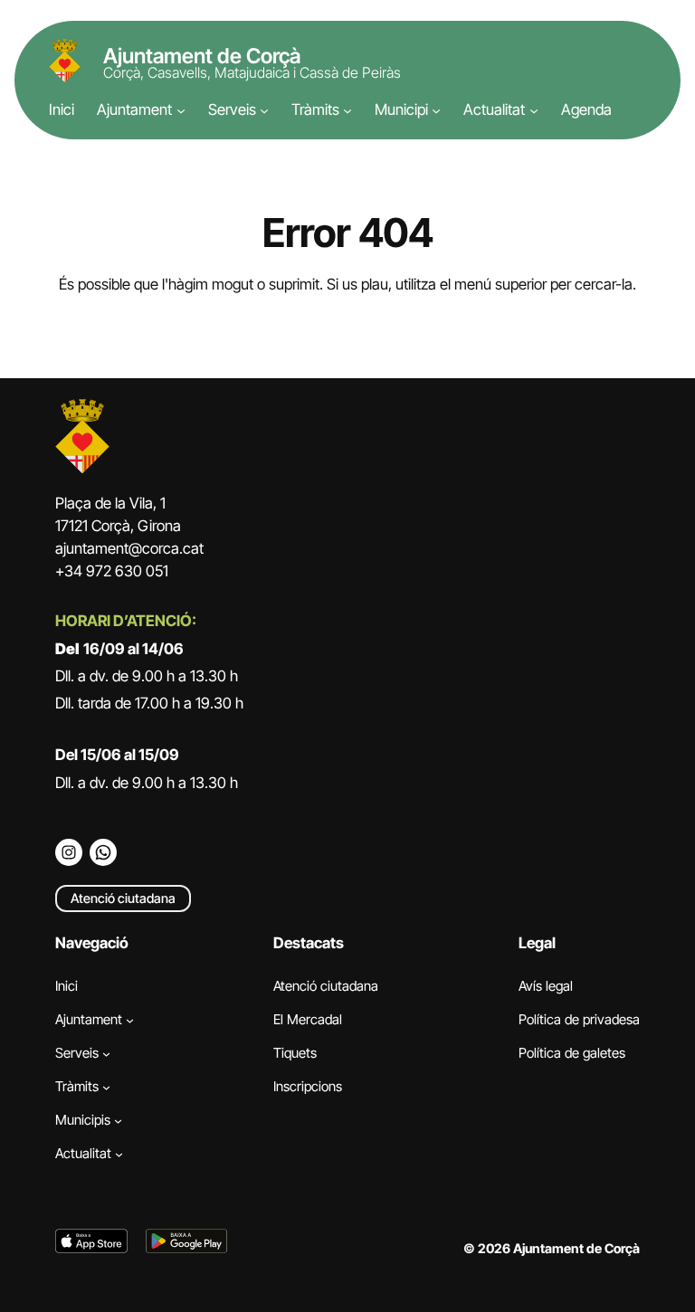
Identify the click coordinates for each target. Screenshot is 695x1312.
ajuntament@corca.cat (129, 548)
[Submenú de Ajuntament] (181, 110)
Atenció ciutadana (123, 898)
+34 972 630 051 (111, 571)
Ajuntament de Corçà (201, 56)
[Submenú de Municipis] (118, 1120)
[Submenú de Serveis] (264, 110)
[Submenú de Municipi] (436, 110)
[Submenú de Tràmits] (347, 110)
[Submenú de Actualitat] (533, 110)
